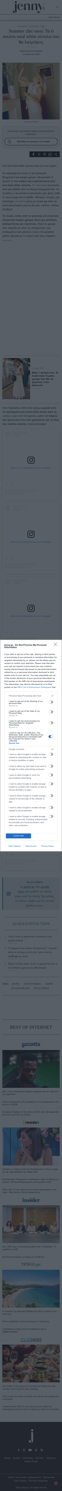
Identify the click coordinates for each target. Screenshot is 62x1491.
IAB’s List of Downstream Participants (34, 687)
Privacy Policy (47, 846)
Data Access (31, 846)
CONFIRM (18, 836)
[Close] (56, 645)
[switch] (51, 702)
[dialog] (31, 745)
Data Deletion (15, 846)
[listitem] (31, 695)
